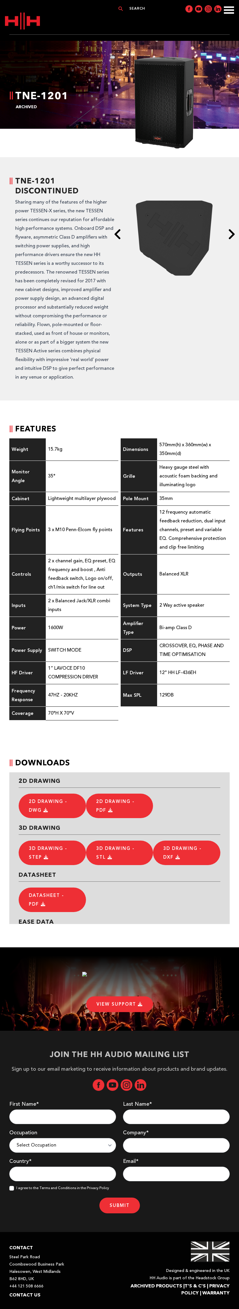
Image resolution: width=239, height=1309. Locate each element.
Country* (20, 1161)
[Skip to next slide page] (231, 234)
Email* (130, 1161)
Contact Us (25, 1295)
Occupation (23, 1132)
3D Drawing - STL (115, 853)
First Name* (24, 1104)
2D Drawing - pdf (115, 806)
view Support (117, 1004)
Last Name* (137, 1104)
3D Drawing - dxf (182, 853)
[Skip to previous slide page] (118, 234)
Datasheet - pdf (46, 900)
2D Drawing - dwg (48, 806)
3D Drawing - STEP (48, 853)
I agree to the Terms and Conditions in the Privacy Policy (62, 1188)
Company (136, 1132)
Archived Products (156, 1286)
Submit (120, 1205)
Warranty (216, 1293)
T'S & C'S (195, 1286)
